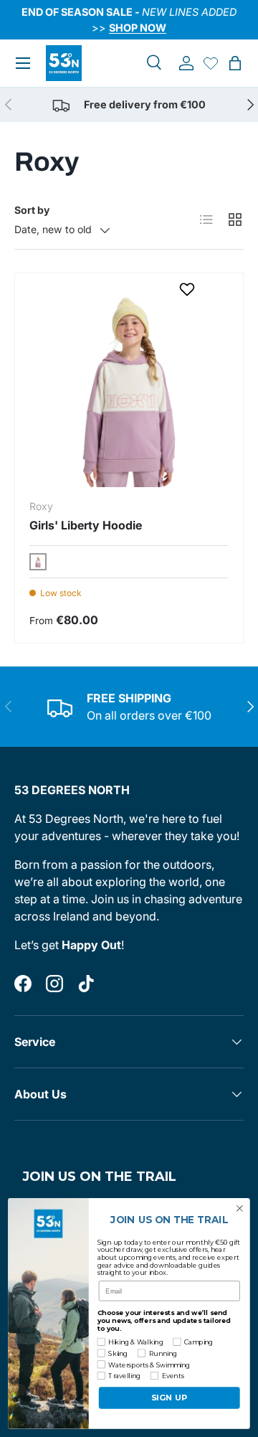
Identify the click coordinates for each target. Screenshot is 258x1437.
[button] (235, 63)
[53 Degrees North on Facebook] (23, 983)
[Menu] (23, 63)
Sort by (31, 210)
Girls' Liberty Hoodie (85, 525)
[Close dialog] (240, 1209)
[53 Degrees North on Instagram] (54, 983)
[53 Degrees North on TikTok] (86, 983)
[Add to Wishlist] (188, 289)
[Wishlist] (210, 63)
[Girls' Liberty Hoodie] (129, 387)
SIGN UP (169, 1398)
